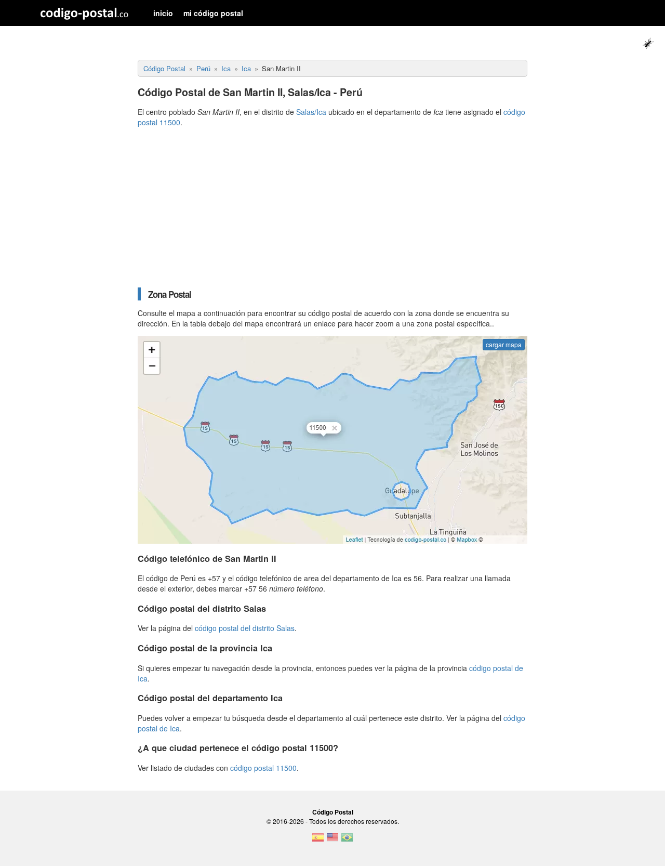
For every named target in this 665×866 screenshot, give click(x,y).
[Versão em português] (347, 840)
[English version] (332, 840)
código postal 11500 (263, 768)
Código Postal (332, 812)
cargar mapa (504, 344)
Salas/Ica (311, 112)
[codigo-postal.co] (84, 13)
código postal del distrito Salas (245, 628)
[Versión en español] (318, 840)
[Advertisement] (332, 207)
